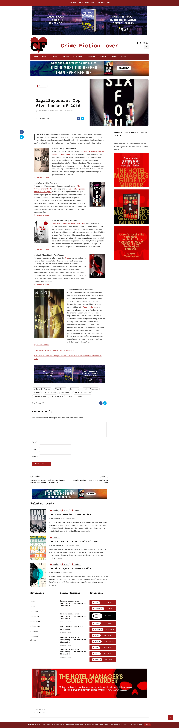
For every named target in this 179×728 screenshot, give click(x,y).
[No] (176, 725)
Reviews (53, 57)
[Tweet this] (82, 118)
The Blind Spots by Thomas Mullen (70, 568)
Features (65, 57)
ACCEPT (147, 725)
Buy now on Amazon (41, 178)
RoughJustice (55, 518)
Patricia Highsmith (89, 307)
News (44, 57)
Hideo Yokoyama (90, 389)
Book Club (77, 57)
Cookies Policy (37, 713)
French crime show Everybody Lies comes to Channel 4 (73, 603)
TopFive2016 (57, 397)
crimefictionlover (57, 545)
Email (34, 449)
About (123, 57)
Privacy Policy (37, 709)
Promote (102, 57)
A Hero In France (42, 389)
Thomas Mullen (40, 397)
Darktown (74, 389)
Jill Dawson (50, 393)
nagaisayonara (42, 111)
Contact (113, 57)
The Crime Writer (82, 393)
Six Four (65, 393)
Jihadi (67, 258)
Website (35, 457)
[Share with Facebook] (78, 118)
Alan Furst (60, 389)
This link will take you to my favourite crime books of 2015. (55, 350)
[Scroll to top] (170, 717)
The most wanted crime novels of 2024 (73, 541)
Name (34, 442)
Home (36, 57)
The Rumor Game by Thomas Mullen (70, 514)
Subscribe (90, 57)
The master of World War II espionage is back (68, 223)
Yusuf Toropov (75, 397)
